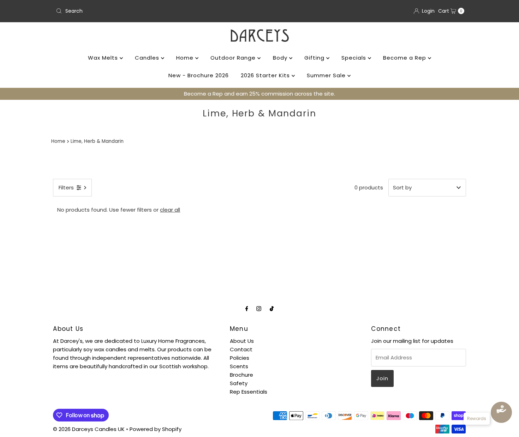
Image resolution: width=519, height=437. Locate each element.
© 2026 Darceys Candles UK (89, 429)
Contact (241, 349)
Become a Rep (405, 57)
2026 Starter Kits (266, 75)
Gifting (315, 57)
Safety (238, 383)
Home (185, 57)
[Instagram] (258, 308)
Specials (354, 57)
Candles (148, 57)
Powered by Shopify (155, 429)
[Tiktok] (272, 308)
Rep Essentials (248, 391)
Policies (239, 358)
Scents (239, 366)
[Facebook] (246, 308)
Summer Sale (327, 75)
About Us (242, 341)
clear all (170, 209)
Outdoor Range (233, 57)
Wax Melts (104, 57)
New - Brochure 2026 (198, 75)
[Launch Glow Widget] (501, 412)
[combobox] (155, 11)
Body (281, 57)
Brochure (241, 374)
